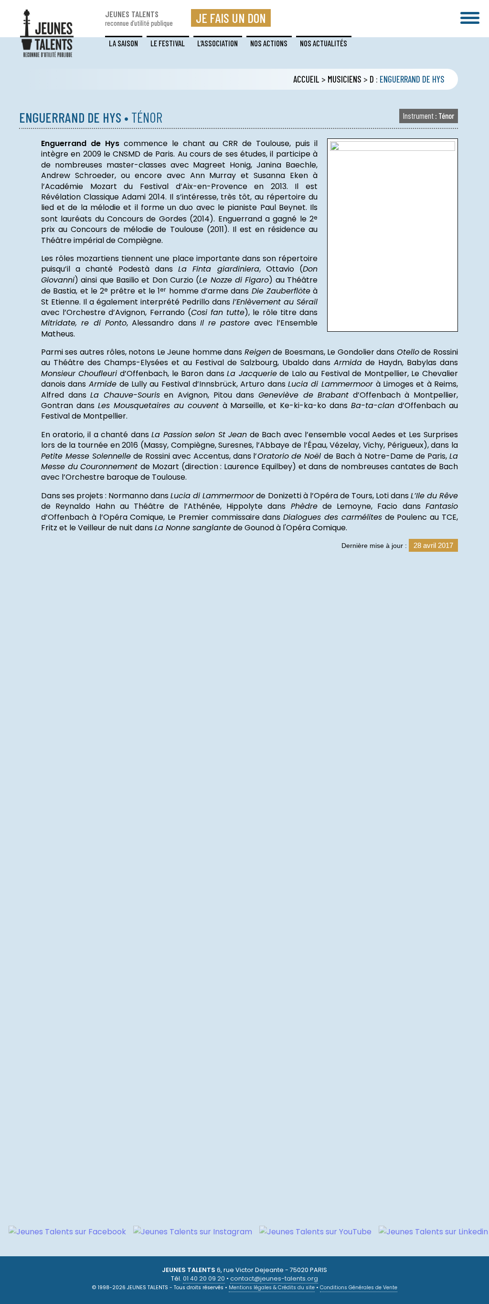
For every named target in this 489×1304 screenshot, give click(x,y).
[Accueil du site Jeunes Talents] (47, 51)
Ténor (428, 115)
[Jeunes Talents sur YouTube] (312, 1231)
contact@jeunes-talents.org (274, 1278)
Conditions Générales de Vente (358, 1287)
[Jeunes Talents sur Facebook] (63, 1231)
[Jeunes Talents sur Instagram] (189, 1231)
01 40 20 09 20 (204, 1278)
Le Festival (167, 43)
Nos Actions (268, 43)
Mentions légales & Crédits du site (272, 1287)
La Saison (123, 43)
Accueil (306, 79)
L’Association (217, 43)
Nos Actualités (323, 43)
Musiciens (344, 79)
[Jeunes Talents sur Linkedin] (430, 1231)
